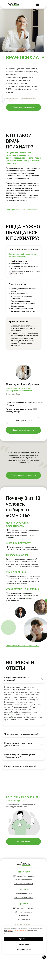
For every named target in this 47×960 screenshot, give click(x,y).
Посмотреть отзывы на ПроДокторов (21, 210)
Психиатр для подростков (23, 897)
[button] (23, 841)
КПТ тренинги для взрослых (23, 908)
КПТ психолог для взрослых (23, 876)
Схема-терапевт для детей (23, 883)
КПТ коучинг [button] (23, 916)
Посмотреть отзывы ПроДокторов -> (21, 671)
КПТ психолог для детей (23, 880)
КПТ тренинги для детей (23, 912)
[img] (13, 4)
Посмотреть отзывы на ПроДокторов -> (22, 645)
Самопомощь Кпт (23, 919)
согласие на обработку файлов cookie (18, 930)
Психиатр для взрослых (23, 894)
